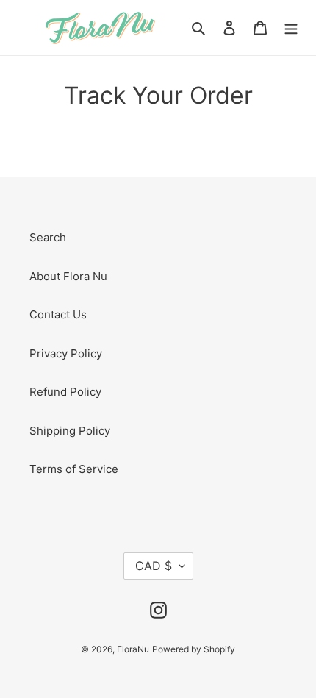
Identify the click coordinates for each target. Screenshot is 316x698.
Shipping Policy (69, 431)
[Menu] (291, 27)
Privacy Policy (65, 353)
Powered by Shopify (193, 649)
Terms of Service (73, 469)
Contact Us (58, 314)
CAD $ (153, 565)
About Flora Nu (68, 276)
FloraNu (133, 649)
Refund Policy (65, 392)
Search (47, 237)
